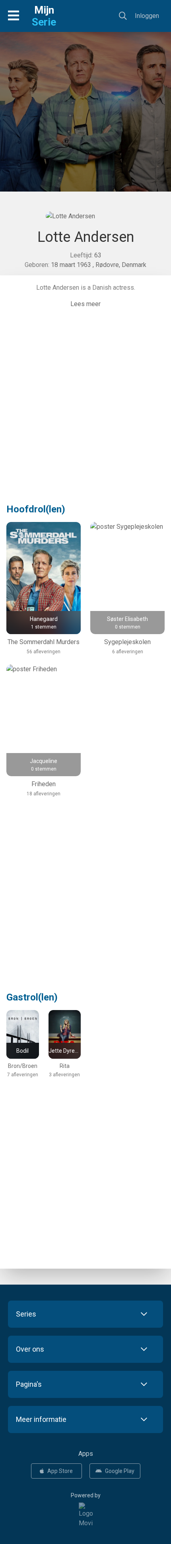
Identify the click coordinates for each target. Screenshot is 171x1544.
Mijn (44, 16)
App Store (60, 1471)
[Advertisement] (85, 126)
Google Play (119, 1471)
